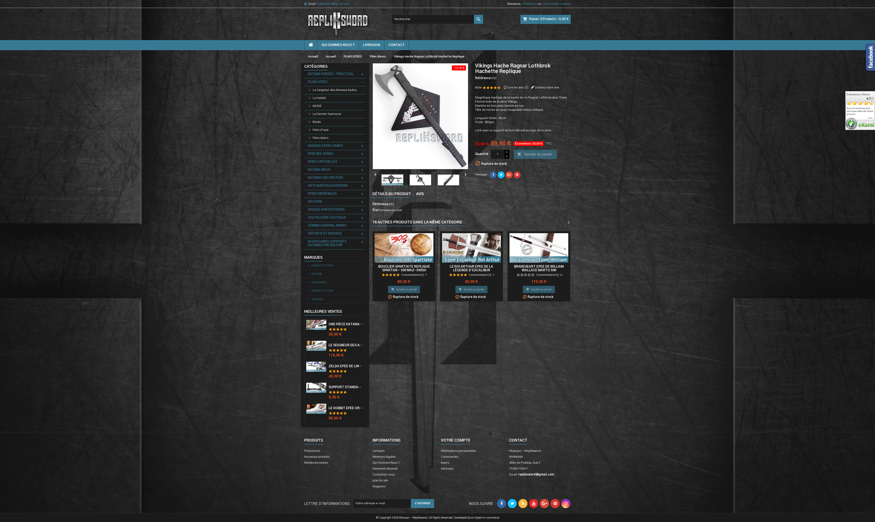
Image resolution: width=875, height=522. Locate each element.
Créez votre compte (556, 4)
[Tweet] (501, 174)
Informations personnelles (458, 451)
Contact (518, 440)
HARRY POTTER (322, 265)
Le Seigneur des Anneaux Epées (335, 90)
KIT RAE (316, 274)
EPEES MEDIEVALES (322, 193)
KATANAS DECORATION (325, 177)
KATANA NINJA (319, 169)
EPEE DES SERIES (320, 153)
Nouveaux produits (316, 456)
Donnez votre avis (547, 87)
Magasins (379, 486)
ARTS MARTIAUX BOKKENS (328, 185)
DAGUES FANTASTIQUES (326, 209)
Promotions (312, 451)
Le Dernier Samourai (327, 114)
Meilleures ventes (316, 462)
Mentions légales (384, 456)
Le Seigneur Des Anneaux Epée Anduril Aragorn (346, 345)
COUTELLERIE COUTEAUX (327, 217)
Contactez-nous (384, 474)
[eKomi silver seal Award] (851, 124)
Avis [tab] (420, 194)
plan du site (380, 480)
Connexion (529, 4)
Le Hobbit (319, 98)
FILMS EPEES (317, 82)
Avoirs (445, 462)
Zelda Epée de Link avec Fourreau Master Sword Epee (346, 366)
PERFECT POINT (322, 290)
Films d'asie (321, 130)
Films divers (320, 138)
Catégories (316, 66)
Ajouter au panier (534, 154)
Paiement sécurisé (385, 468)
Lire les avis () (518, 87)
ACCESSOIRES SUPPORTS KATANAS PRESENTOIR (327, 243)
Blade (317, 122)
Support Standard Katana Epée (346, 387)
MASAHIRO (319, 282)
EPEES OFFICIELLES (322, 161)
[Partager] (493, 174)
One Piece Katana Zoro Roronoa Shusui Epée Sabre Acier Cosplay (346, 324)
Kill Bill (317, 106)
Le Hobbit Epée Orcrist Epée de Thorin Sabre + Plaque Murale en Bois (346, 408)
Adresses (447, 468)
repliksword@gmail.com (333, 4)
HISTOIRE (315, 201)
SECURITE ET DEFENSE (325, 233)
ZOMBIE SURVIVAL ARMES (327, 225)
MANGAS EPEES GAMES (325, 146)
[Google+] (509, 174)
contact (397, 45)
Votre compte (455, 440)
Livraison (371, 45)
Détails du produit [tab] (392, 194)
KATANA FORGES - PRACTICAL (331, 74)
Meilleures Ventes (323, 311)
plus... (871, 118)
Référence (483, 78)
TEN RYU (317, 299)
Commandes (449, 456)
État (376, 210)
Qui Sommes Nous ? (338, 45)
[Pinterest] (517, 174)
